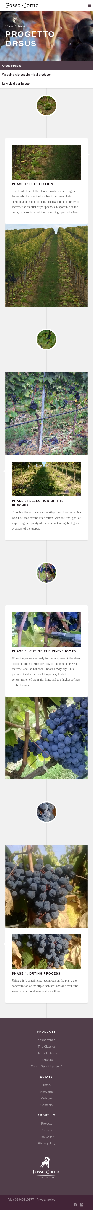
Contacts (46, 1105)
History (46, 1085)
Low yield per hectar (16, 83)
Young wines (46, 1039)
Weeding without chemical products (26, 74)
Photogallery (46, 1143)
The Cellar (46, 1136)
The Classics (46, 1046)
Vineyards (46, 1091)
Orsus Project (11, 65)
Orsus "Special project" (46, 1066)
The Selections (46, 1053)
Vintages (47, 1098)
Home (9, 26)
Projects (46, 1123)
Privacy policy (46, 1199)
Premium (46, 1060)
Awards (47, 1130)
